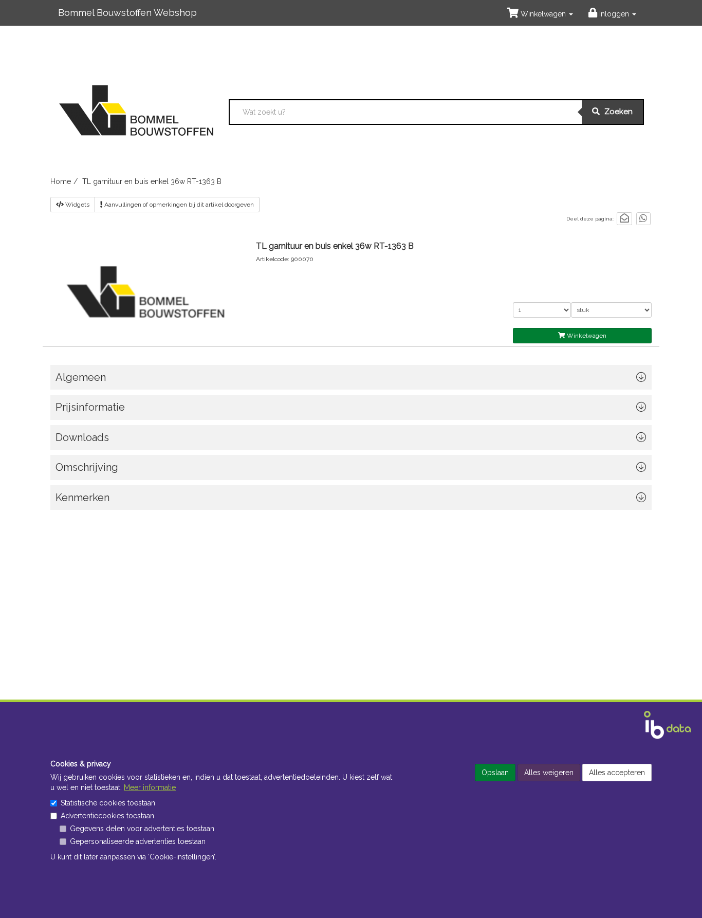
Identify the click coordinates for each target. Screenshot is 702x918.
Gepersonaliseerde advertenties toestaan (138, 841)
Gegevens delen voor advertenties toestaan (142, 828)
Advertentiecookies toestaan (107, 816)
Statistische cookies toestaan (108, 803)
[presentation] (351, 470)
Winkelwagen (585, 335)
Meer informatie (150, 787)
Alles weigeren (549, 772)
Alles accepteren (617, 772)
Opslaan (495, 772)
